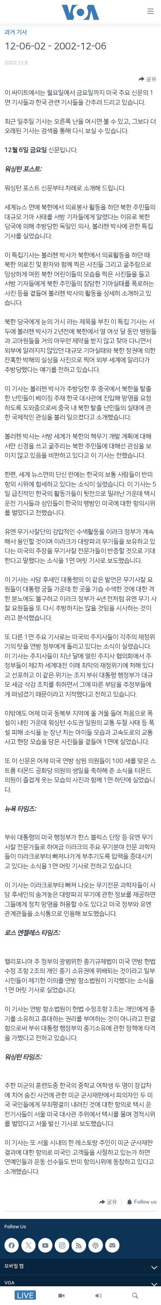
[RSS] (79, 1245)
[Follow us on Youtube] (45, 1245)
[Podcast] (95, 1245)
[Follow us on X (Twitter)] (28, 1245)
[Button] (148, 79)
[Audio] (98, 1295)
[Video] (61, 1295)
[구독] (112, 1245)
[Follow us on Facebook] (11, 1245)
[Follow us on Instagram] (62, 1245)
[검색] (135, 1295)
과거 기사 (15, 32)
